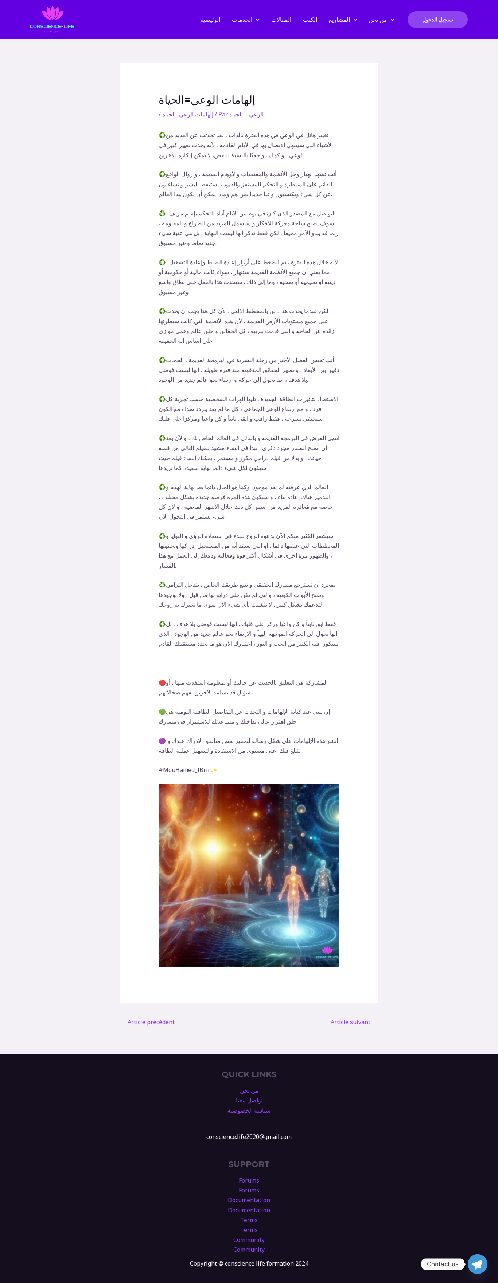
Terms (249, 1220)
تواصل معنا (249, 1100)
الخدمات (242, 20)
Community (249, 1240)
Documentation (249, 1200)
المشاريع (339, 20)
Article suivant (354, 1022)
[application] (256, 19)
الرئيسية (210, 20)
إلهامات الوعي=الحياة (187, 114)
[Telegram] (477, 1264)
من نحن (378, 20)
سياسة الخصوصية (249, 1110)
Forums (249, 1180)
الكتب (310, 20)
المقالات (281, 20)
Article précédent (147, 1022)
